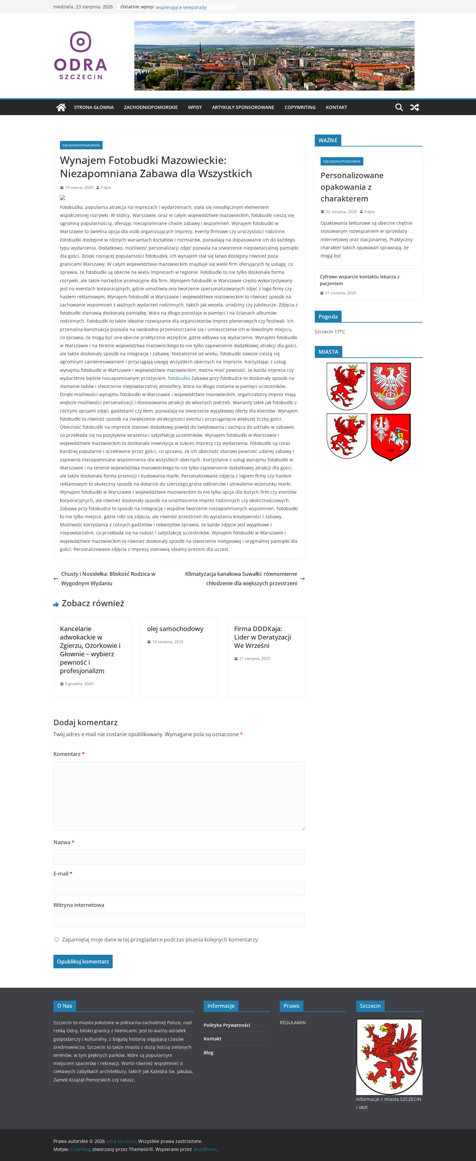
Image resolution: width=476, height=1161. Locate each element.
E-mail (63, 873)
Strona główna (94, 107)
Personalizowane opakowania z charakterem (352, 187)
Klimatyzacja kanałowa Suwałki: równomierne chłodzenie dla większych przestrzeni (241, 578)
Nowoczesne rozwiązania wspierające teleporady (183, 10)
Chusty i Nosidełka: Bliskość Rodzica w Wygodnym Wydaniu (108, 578)
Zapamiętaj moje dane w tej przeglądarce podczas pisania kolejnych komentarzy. (160, 939)
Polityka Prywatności (227, 1025)
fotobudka (179, 378)
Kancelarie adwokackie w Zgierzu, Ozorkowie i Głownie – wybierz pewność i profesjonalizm (90, 649)
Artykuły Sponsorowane (243, 107)
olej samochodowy (175, 628)
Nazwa (63, 842)
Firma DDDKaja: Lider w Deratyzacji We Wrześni (262, 637)
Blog (208, 1052)
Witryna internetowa (78, 904)
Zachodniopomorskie (151, 107)
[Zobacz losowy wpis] (415, 107)
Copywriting (300, 107)
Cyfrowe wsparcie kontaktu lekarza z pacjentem (360, 280)
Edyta (106, 187)
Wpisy (195, 107)
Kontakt (336, 107)
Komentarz (69, 754)
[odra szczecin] (61, 107)
